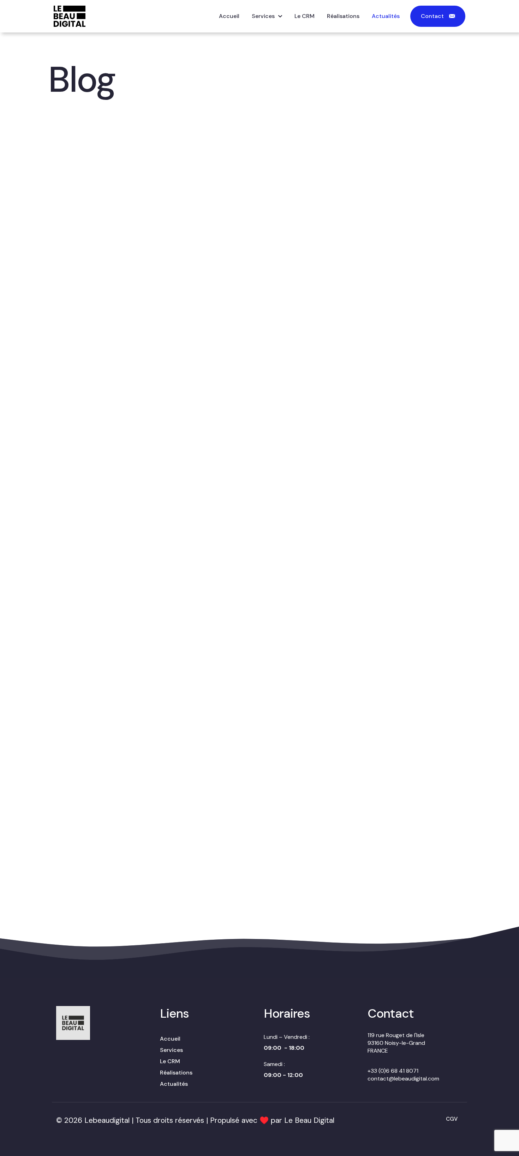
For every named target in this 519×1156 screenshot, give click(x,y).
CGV (452, 1118)
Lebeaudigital (107, 1120)
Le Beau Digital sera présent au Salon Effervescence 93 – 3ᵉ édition (117, 207)
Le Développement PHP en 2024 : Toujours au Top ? (250, 336)
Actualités (174, 1084)
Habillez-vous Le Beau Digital (380, 215)
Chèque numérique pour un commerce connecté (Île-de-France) (244, 207)
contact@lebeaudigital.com (403, 1078)
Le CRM (170, 1061)
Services (171, 1050)
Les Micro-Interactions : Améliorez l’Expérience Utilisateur (113, 903)
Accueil (170, 1038)
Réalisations (176, 1072)
